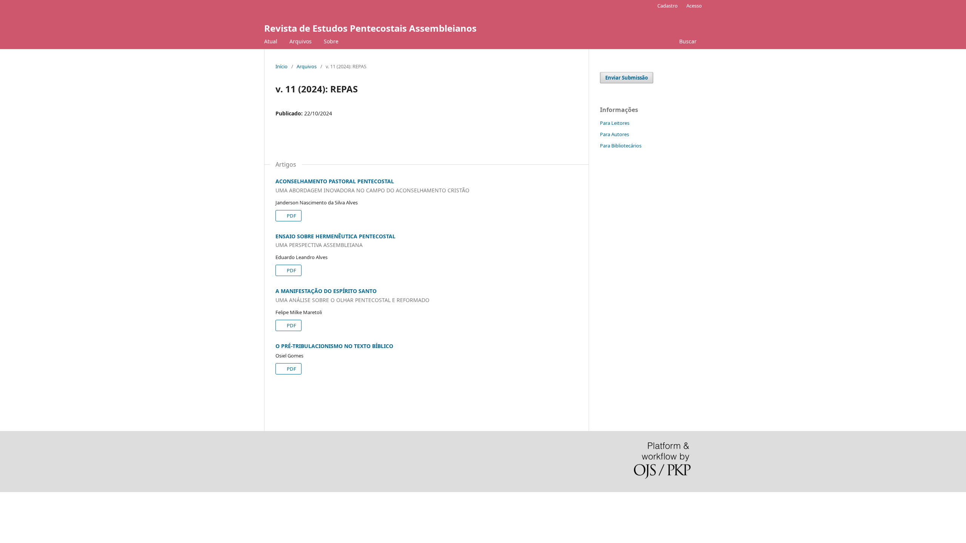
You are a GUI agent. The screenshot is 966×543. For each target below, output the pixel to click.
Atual (270, 41)
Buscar (687, 41)
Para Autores (614, 134)
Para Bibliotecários (620, 145)
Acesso (694, 5)
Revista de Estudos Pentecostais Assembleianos (370, 28)
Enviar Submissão (626, 77)
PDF (291, 215)
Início (281, 66)
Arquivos (300, 41)
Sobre (331, 41)
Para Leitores (614, 123)
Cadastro (667, 5)
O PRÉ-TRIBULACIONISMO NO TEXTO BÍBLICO (334, 346)
